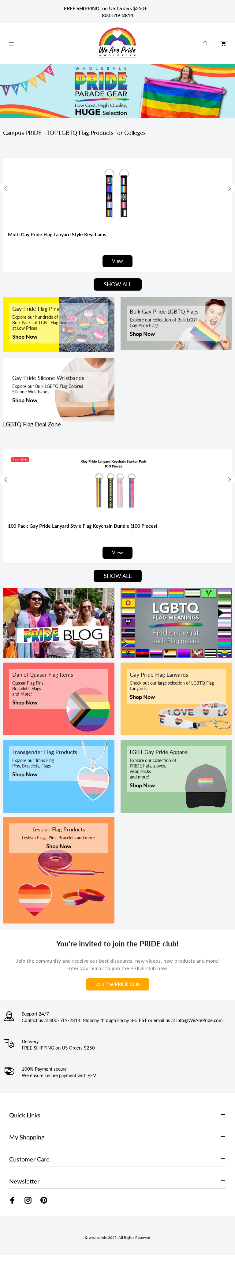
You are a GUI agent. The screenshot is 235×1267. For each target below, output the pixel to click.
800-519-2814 (117, 15)
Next (229, 188)
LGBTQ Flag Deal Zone (32, 424)
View (117, 261)
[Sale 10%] (117, 484)
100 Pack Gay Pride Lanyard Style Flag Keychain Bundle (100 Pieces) (82, 526)
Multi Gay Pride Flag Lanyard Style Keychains (57, 234)
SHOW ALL (118, 284)
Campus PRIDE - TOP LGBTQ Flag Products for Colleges (74, 133)
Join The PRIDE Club (117, 984)
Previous (6, 188)
